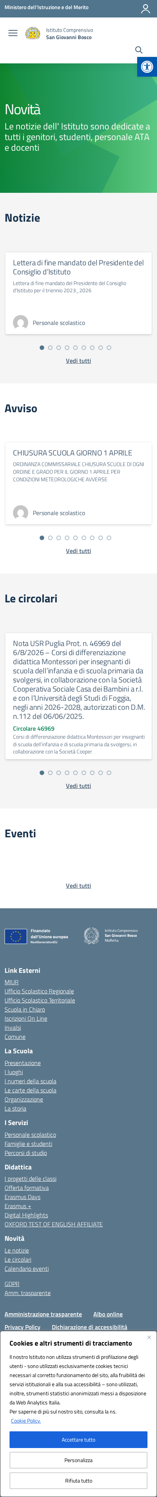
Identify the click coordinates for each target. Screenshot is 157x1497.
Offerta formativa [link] (27, 1187)
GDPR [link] (12, 1283)
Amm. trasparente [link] (28, 1292)
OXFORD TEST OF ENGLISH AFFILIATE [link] (54, 1224)
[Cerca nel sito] (139, 51)
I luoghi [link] (14, 1071)
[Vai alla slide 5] (75, 347)
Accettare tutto (78, 1439)
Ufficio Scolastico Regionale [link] (39, 991)
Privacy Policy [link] (22, 1327)
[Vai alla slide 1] (42, 347)
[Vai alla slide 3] (58, 347)
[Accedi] (145, 9)
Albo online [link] (108, 1314)
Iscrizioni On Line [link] (26, 1018)
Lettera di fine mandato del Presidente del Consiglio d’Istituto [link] (78, 267)
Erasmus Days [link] (22, 1196)
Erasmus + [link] (18, 1205)
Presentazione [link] (23, 1062)
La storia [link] (15, 1108)
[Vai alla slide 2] (50, 347)
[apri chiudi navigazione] (13, 33)
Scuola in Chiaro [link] (25, 1009)
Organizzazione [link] (24, 1099)
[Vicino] (149, 1337)
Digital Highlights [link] (26, 1215)
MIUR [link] (12, 981)
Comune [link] (15, 1036)
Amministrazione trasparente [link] (43, 1314)
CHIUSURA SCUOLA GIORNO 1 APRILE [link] (72, 453)
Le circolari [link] (18, 1259)
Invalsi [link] (13, 1027)
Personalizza (78, 1460)
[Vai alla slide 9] (109, 347)
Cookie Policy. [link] (26, 1421)
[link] (147, 67)
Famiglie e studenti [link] (28, 1143)
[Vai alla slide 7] (92, 347)
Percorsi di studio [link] (26, 1152)
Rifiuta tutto (78, 1480)
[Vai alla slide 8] (100, 347)
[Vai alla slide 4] (67, 347)
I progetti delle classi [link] (30, 1178)
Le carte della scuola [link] (30, 1090)
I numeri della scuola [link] (30, 1081)
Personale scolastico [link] (30, 1134)
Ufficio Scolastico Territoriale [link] (40, 1000)
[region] (78, 1414)
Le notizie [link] (17, 1250)
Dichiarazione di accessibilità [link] (89, 1327)
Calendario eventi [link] (27, 1268)
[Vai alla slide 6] (84, 347)
